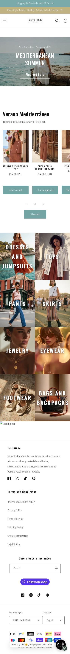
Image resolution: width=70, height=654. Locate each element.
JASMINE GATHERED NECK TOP (15, 168)
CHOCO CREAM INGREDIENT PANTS (45, 168)
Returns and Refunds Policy (21, 502)
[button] (5, 21)
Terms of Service (15, 519)
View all (35, 214)
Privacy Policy (14, 510)
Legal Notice (13, 544)
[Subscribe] (56, 568)
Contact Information (17, 536)
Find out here (35, 74)
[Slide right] (43, 204)
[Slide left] (27, 204)
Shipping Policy (15, 527)
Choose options (45, 190)
